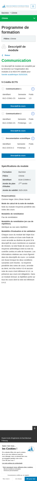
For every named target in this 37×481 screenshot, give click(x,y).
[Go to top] (34, 428)
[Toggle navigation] (33, 6)
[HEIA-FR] (15, 6)
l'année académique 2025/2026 (14, 74)
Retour (7, 55)
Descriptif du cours (18, 106)
